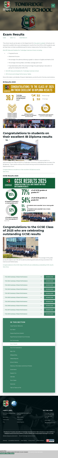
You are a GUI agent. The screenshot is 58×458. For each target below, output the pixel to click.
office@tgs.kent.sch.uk (50, 422)
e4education (15, 435)
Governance (20, 419)
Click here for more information (35, 452)
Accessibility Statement (13, 440)
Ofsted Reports (20, 422)
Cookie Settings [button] (40, 440)
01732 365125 (47, 420)
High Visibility (24, 440)
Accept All (3, 453)
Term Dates (5, 417)
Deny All (12, 453)
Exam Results (23, 37)
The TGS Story (20, 417)
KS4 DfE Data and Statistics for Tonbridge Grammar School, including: (22, 50)
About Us (12, 37)
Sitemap (5, 440)
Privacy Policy (31, 440)
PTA (4, 422)
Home (4, 37)
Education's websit (39, 43)
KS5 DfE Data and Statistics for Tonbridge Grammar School (22, 71)
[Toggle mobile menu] (53, 6)
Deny (7, 453)
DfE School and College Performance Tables (18, 74)
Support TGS (6, 419)
